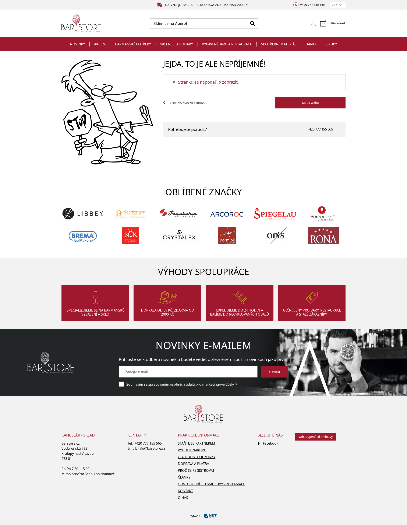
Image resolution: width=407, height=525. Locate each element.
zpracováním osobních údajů (171, 384)
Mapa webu (310, 103)
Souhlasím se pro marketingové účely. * (181, 384)
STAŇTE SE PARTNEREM (196, 443)
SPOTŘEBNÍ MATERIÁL (278, 44)
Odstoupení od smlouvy (316, 437)
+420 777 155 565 (320, 129)
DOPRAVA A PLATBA (193, 463)
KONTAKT (185, 491)
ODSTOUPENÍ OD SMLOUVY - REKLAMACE (211, 484)
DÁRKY (310, 44)
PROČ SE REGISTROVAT (196, 470)
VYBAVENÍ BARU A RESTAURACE (227, 44)
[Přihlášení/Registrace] (313, 23)
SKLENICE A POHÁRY (176, 44)
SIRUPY (331, 44)
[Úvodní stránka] (81, 23)
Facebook (270, 443)
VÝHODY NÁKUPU (192, 450)
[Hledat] (252, 23)
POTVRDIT (275, 372)
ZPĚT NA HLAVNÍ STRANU (187, 103)
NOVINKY (77, 44)
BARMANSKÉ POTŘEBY (133, 44)
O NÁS (183, 497)
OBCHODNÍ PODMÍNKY (196, 457)
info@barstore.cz (151, 448)
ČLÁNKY (184, 477)
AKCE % (100, 44)
